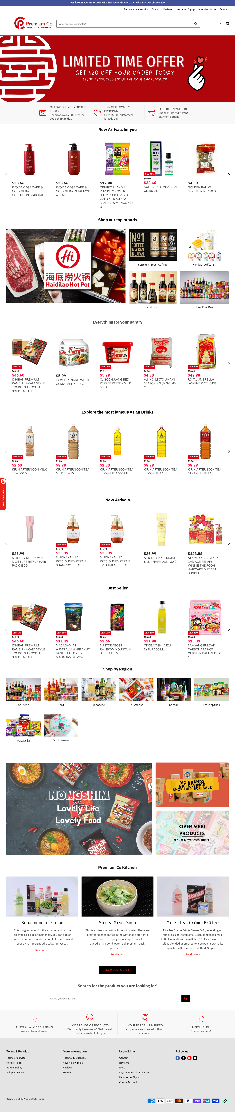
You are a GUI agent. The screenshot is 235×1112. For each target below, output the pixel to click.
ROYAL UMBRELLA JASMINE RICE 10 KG (202, 381)
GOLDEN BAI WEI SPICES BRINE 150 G (202, 189)
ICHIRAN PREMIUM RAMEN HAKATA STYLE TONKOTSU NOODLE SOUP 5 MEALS (28, 385)
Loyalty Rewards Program (134, 1072)
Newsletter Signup (185, 9)
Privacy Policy (14, 1062)
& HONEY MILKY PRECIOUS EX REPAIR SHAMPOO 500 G (71, 561)
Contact (156, 9)
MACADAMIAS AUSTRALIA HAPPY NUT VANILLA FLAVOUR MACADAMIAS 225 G (73, 651)
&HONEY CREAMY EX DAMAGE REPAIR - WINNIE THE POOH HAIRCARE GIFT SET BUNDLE (203, 565)
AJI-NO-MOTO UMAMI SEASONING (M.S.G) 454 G (160, 383)
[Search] (196, 24)
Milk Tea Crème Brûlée (193, 922)
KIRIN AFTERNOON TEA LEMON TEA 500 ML (116, 471)
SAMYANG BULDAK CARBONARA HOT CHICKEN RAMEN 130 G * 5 (204, 651)
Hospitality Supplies (74, 1057)
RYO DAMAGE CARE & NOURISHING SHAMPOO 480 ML (73, 191)
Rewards (224, 9)
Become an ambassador (136, 9)
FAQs (122, 1067)
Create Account (128, 1082)
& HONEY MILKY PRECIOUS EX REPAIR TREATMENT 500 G (115, 561)
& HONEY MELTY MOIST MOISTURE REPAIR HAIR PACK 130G (29, 561)
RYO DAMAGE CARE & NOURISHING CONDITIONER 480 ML (28, 191)
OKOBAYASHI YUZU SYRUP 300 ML (157, 647)
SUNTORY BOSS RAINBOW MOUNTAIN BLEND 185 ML (115, 649)
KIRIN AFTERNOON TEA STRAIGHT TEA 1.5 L (204, 471)
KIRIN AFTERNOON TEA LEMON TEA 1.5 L (160, 471)
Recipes (67, 1067)
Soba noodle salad (42, 922)
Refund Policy (14, 1067)
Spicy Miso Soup (117, 922)
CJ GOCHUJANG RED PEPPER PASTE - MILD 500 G (115, 383)
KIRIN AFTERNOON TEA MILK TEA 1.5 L (72, 471)
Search (67, 1072)
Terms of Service (16, 1057)
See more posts (116, 969)
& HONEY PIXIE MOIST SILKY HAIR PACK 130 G (160, 560)
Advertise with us (207, 9)
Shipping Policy (15, 1072)
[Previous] (9, 69)
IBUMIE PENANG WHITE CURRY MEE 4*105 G (73, 382)
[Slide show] (117, 69)
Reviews (167, 9)
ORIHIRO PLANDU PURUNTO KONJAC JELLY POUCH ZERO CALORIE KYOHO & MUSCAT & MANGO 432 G (116, 196)
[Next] (226, 69)
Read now (41, 950)
